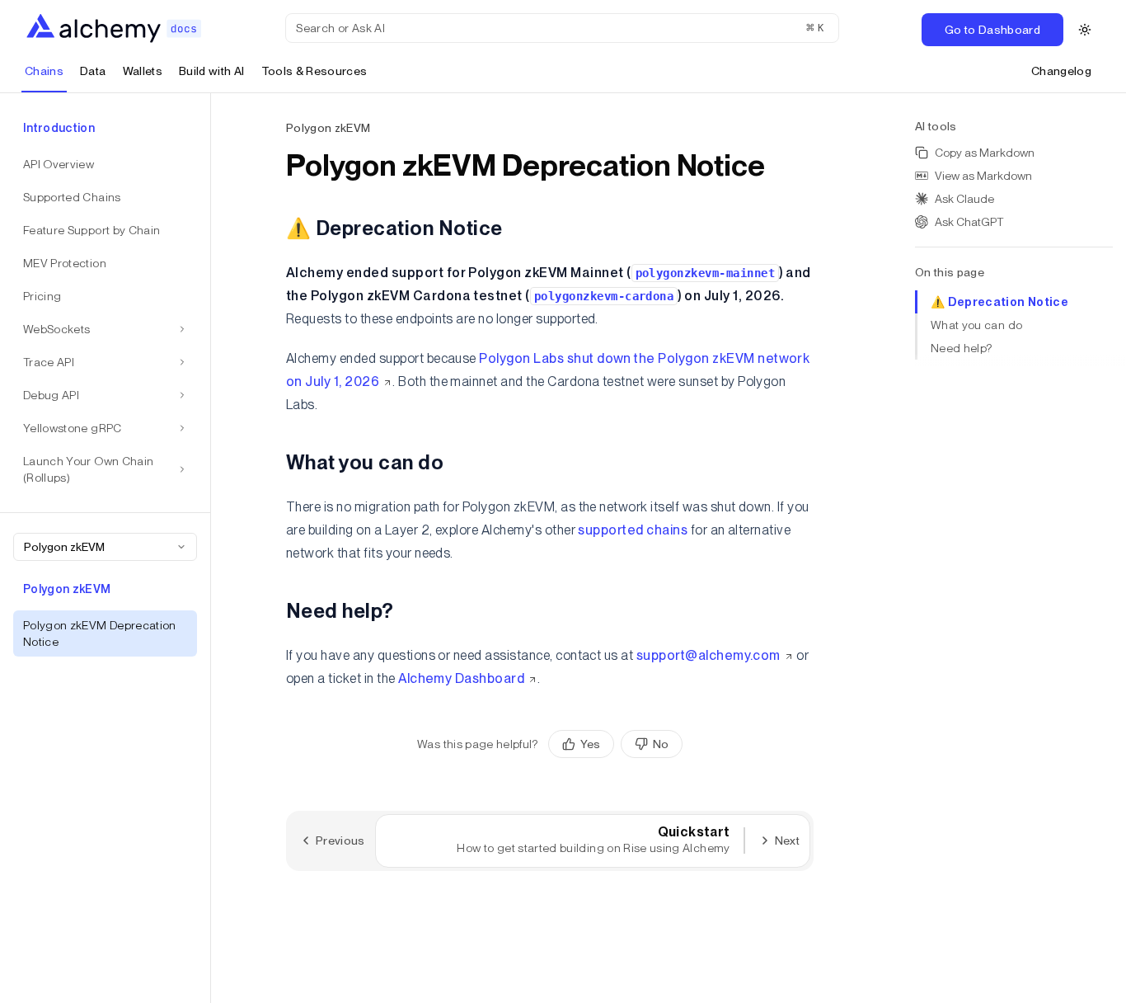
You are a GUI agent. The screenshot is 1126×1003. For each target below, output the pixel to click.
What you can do (976, 325)
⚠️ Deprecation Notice (999, 301)
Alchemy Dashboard (461, 678)
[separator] (211, 548)
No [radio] (661, 744)
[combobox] (105, 547)
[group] (615, 744)
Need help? (961, 348)
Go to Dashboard (992, 29)
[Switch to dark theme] (1085, 30)
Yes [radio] (590, 744)
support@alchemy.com (708, 655)
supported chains (632, 530)
